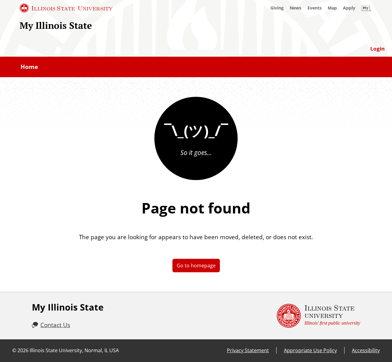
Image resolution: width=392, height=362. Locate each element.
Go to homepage (196, 265)
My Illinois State (56, 25)
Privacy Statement (248, 350)
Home (29, 67)
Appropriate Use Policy (310, 350)
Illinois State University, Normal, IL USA (74, 350)
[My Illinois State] (366, 8)
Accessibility (366, 350)
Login (377, 48)
